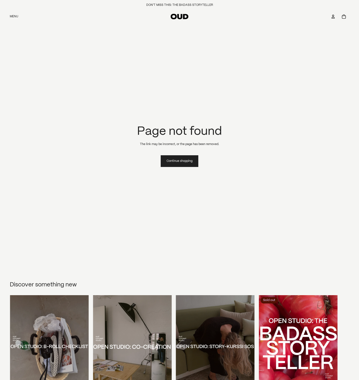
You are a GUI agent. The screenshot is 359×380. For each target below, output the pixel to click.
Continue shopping (179, 161)
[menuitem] (14, 16)
